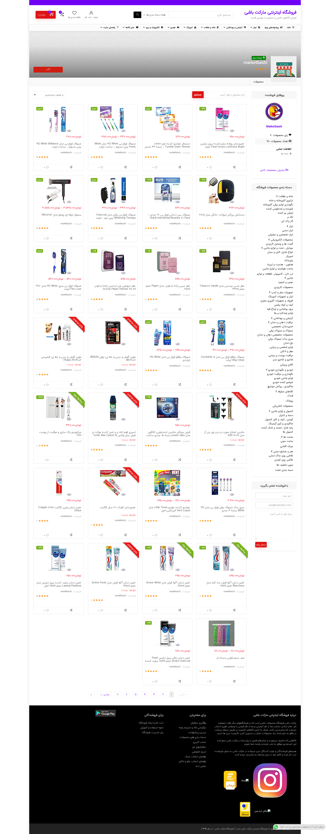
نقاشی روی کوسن (283, 460)
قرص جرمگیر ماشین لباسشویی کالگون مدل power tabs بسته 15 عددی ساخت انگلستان (168, 435)
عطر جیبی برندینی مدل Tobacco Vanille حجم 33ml (222, 287)
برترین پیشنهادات (197, 732)
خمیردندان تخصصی (282, 326)
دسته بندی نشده (284, 470)
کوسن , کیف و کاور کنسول (279, 419)
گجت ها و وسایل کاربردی (279, 244)
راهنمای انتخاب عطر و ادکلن (192, 761)
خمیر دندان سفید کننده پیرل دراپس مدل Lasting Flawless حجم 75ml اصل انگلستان (58, 585)
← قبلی (183, 694)
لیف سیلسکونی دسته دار (230, 657)
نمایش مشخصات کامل (272, 170)
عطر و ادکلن (286, 351)
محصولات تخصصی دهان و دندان (275, 335)
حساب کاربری (199, 742)
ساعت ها (288, 437)
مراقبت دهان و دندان (281, 322)
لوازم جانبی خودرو (283, 378)
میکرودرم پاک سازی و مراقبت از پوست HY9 (60, 433)
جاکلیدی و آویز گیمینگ (280, 424)
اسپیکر (289, 256)
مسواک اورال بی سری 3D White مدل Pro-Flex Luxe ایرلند (58, 287)
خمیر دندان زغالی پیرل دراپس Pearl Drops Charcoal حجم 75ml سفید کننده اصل (167, 660)
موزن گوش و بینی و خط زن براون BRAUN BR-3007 (113, 358)
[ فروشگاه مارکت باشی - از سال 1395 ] (218, 829)
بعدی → (104, 694)
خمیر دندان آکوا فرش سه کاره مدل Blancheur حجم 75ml (225, 584)
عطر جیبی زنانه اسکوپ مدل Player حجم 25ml (168, 287)
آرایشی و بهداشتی (234, 27)
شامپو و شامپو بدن (283, 360)
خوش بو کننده (285, 213)
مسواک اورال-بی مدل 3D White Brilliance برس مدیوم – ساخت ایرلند (58, 145)
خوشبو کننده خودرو (283, 382)
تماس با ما (201, 766)
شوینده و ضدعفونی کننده (279, 209)
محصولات (258, 82)
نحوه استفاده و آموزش (151, 727)
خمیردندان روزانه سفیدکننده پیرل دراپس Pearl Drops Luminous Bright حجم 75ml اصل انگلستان (222, 146)
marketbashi (229, 152)
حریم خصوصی (199, 751)
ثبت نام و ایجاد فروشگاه (151, 723)
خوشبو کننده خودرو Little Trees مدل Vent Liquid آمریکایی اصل (169, 509)
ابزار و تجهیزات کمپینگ (280, 297)
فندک (290, 396)
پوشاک (289, 401)
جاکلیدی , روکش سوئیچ (280, 386)
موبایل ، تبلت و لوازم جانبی (278, 248)
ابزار (255, 27)
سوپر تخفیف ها (285, 465)
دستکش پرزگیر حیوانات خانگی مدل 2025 (221, 214)
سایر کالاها (130, 27)
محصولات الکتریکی (283, 406)
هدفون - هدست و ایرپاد (280, 265)
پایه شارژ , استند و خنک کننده (277, 428)
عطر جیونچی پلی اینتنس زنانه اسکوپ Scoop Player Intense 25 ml (115, 287)
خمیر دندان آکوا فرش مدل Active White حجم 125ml (168, 584)
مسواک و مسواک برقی (281, 331)
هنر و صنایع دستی (282, 451)
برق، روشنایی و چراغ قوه (280, 309)
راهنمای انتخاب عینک (195, 756)
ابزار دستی (287, 230)
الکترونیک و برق (153, 27)
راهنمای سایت (109, 27)
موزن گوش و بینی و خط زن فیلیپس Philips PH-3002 (61, 358)
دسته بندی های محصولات (192, 737)
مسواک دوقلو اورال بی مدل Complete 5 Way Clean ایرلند (222, 358)
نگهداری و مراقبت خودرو (280, 374)
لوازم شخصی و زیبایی (281, 347)
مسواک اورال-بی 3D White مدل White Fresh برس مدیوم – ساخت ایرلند (115, 145)
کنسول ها (288, 432)
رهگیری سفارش (198, 723)
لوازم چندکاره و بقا (283, 313)
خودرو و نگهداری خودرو (280, 370)
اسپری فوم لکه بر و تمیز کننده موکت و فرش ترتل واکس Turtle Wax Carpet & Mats (114, 435)
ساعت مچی (286, 441)
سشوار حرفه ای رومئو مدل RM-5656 (61, 214)
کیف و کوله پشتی (283, 305)
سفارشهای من (199, 747)
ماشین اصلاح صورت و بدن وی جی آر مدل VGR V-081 (224, 433)
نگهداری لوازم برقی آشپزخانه (278, 205)
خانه (289, 27)
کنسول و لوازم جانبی (281, 411)
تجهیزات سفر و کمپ (282, 292)
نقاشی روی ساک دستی (281, 456)
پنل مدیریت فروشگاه (152, 732)
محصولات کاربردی (283, 287)
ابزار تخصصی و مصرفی (280, 235)
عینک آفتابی (286, 446)
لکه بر (290, 217)
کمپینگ (189, 27)
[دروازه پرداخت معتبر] (245, 803)
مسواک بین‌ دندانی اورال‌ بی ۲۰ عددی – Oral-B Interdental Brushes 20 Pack (169, 216)
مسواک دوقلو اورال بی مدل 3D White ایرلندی (170, 358)
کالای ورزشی (286, 365)
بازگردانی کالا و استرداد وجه (192, 727)
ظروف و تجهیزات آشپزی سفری (277, 301)
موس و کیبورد (285, 282)
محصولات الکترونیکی (281, 240)
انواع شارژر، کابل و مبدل (280, 252)
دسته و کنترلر (286, 415)
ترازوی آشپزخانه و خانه (281, 200)
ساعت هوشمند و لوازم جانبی (278, 269)
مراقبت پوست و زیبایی (280, 355)
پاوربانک (288, 260)
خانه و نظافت (210, 27)
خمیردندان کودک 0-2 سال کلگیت (118, 507)
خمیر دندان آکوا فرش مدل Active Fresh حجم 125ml (114, 584)
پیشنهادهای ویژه (272, 27)
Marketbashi (274, 126)
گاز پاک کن (287, 221)
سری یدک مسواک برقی (280, 339)
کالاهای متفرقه (285, 392)
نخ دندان (288, 343)
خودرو (173, 27)
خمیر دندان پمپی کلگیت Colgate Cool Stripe (59, 509)
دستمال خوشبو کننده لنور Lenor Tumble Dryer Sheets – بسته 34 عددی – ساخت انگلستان (167, 146)
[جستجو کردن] (137, 15)
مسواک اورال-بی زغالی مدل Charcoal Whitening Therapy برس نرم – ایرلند (116, 216)
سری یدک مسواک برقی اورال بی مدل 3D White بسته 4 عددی (222, 509)
